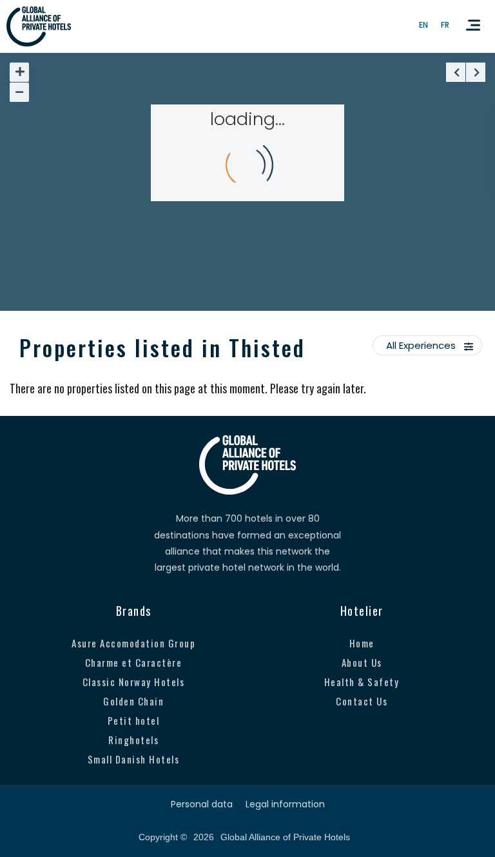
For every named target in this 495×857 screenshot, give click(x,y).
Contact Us (361, 700)
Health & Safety (362, 681)
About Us (362, 662)
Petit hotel (134, 720)
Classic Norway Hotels (133, 681)
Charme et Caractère (133, 662)
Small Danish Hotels (134, 759)
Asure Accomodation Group (133, 642)
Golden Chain (133, 700)
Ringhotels (133, 739)
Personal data (202, 804)
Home (361, 642)
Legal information (285, 804)
